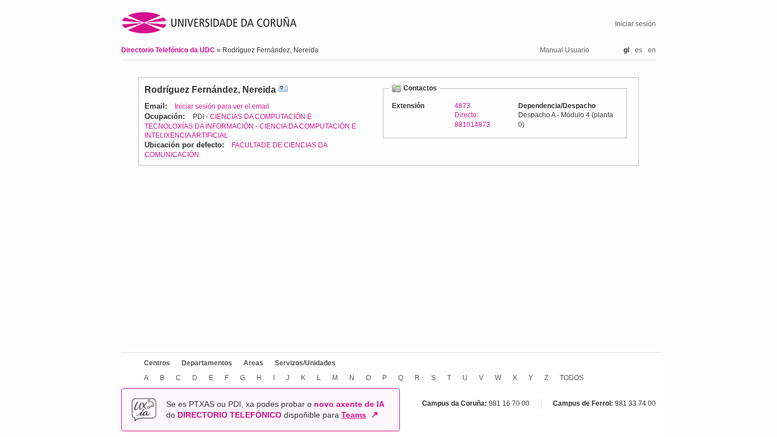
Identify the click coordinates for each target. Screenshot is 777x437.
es (638, 50)
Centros (157, 363)
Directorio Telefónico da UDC (169, 50)
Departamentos (206, 363)
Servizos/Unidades (305, 363)
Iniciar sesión (635, 24)
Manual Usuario (564, 50)
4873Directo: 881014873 (472, 115)
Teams (353, 414)
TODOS (572, 378)
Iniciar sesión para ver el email (222, 106)
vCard (283, 90)
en (652, 50)
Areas (253, 363)
